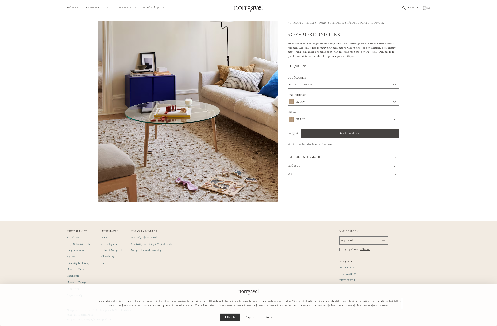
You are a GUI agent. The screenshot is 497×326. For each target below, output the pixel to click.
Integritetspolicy (75, 250)
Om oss (105, 238)
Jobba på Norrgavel (111, 250)
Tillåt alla (230, 317)
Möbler (72, 8)
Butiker (71, 257)
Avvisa (268, 317)
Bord (322, 23)
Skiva (292, 112)
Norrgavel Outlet (76, 269)
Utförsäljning (154, 8)
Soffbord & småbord (342, 23)
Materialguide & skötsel (144, 238)
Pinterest (347, 280)
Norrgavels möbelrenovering (146, 250)
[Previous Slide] (101, 111)
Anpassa (250, 317)
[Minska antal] (290, 133)
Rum (110, 8)
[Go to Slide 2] (182, 197)
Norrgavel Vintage (77, 282)
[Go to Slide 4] (189, 197)
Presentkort (73, 276)
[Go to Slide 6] (196, 197)
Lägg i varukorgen (350, 133)
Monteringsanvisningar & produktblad (152, 244)
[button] (188, 111)
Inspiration (128, 8)
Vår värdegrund (109, 244)
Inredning (92, 8)
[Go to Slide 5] (193, 197)
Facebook (347, 268)
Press (103, 263)
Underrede (297, 95)
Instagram (348, 274)
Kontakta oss (74, 238)
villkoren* (365, 249)
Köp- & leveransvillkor (79, 244)
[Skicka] (384, 240)
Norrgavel (295, 23)
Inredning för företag (78, 263)
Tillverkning (107, 257)
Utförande (297, 78)
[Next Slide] (275, 111)
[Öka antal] (297, 133)
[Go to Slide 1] (179, 197)
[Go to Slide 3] (186, 197)
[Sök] (404, 8)
